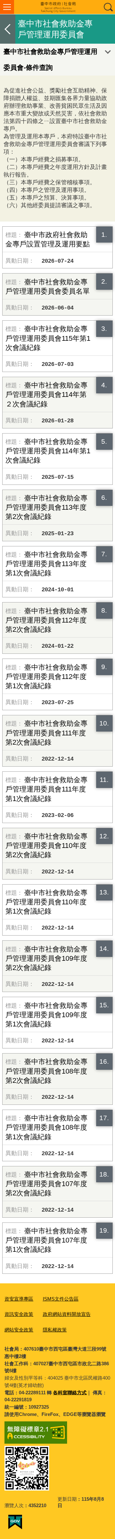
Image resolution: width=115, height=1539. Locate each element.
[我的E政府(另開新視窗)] (15, 1522)
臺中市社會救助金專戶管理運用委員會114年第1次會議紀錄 (47, 451)
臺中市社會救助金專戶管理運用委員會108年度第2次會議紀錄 (46, 1071)
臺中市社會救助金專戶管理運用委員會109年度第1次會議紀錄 (46, 1015)
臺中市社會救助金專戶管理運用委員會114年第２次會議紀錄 (46, 394)
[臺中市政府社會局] (57, 7)
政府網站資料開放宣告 (67, 1314)
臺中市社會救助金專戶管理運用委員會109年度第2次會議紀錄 (46, 958)
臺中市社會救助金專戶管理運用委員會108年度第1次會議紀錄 (46, 1127)
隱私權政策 (55, 1329)
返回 (7, 29)
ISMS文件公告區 (61, 1299)
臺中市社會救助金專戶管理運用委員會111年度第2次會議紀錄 (46, 732)
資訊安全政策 (18, 1314)
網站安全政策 (18, 1329)
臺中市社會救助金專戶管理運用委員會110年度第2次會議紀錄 (46, 845)
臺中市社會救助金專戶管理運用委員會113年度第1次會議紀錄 (46, 564)
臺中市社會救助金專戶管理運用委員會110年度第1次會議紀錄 (46, 902)
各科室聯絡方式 (70, 1392)
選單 (7, 7)
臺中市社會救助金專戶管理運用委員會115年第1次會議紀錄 (47, 338)
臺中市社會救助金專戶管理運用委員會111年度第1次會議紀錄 (46, 789)
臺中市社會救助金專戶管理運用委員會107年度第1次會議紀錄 (46, 1240)
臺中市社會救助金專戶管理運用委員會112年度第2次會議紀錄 (46, 620)
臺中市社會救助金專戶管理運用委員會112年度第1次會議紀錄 (46, 676)
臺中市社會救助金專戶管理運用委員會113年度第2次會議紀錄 (46, 507)
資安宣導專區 (18, 1299)
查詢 (108, 7)
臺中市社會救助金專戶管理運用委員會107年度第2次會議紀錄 (46, 1184)
